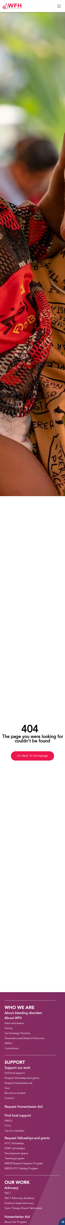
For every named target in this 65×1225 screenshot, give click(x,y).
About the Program (16, 1222)
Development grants (16, 1153)
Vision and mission (14, 1023)
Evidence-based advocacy (19, 1203)
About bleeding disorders (23, 1013)
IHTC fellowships (14, 1143)
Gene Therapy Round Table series (23, 1208)
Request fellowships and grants (22, 1078)
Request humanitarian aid (18, 1083)
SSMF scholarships (15, 1148)
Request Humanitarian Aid (24, 1106)
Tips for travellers (14, 1131)
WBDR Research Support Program (24, 1163)
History (9, 1028)
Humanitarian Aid (17, 1217)
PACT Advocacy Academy (19, 1198)
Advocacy (11, 1188)
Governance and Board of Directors (24, 1038)
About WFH (13, 1018)
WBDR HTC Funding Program (21, 1168)
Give (7, 1088)
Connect (9, 1098)
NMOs (8, 1043)
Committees (11, 1048)
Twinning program (14, 1158)
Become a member (15, 1093)
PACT (8, 1193)
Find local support (15, 1073)
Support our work (17, 1068)
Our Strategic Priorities (17, 1033)
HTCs (8, 1126)
